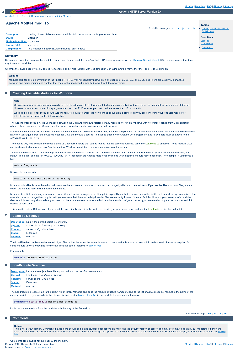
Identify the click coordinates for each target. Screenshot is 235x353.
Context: (16, 229)
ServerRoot (94, 245)
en (173, 28)
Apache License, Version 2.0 (39, 347)
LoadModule (207, 43)
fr (178, 28)
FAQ (209, 6)
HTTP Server (22, 16)
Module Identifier (87, 295)
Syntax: (15, 225)
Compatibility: (14, 48)
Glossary (217, 6)
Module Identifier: (16, 41)
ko (189, 28)
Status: (10, 37)
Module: (16, 236)
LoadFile (205, 40)
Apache (9, 16)
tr (194, 28)
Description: (13, 34)
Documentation (38, 16)
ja (183, 28)
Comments (207, 47)
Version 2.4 (54, 16)
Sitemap (228, 6)
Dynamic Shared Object (146, 60)
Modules (189, 6)
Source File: (13, 45)
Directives (200, 6)
